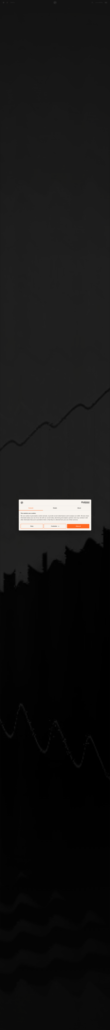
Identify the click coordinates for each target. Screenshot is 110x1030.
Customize (54, 526)
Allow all (78, 526)
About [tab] (79, 508)
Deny (31, 526)
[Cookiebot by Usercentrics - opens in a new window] (82, 502)
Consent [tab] (30, 508)
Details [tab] (55, 508)
